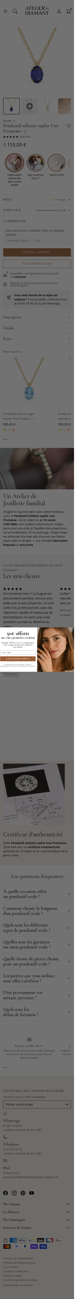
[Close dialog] (73, 629)
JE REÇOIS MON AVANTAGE (18, 658)
